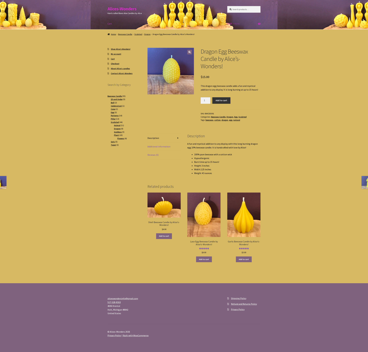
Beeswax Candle (125, 34)
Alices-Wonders (122, 9)
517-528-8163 (114, 302)
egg (230, 120)
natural (236, 120)
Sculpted (138, 34)
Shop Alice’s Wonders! (120, 49)
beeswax (209, 120)
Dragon (147, 34)
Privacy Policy (238, 309)
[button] (189, 52)
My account (116, 54)
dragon (225, 120)
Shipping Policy (238, 298)
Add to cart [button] (164, 236)
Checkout (115, 63)
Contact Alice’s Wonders (122, 73)
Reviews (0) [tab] (153, 154)
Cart (110, 23)
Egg (235, 117)
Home (113, 34)
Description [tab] (153, 138)
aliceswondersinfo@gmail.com (123, 298)
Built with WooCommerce (135, 335)
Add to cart (221, 100)
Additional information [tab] (158, 146)
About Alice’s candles (120, 68)
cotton (217, 120)
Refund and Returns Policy (244, 303)
